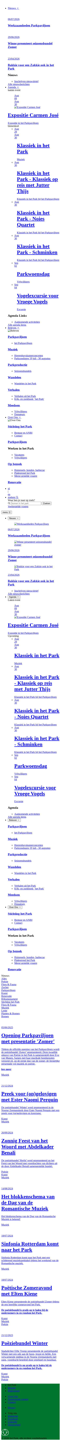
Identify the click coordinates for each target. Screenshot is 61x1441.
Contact (18, 435)
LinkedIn (12, 1421)
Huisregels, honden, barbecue (29, 470)
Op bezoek (15, 464)
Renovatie (14, 482)
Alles (4, 978)
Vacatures (19, 454)
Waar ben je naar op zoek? (21, 500)
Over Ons (13, 417)
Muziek (13, 349)
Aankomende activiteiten (27, 322)
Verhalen (14, 390)
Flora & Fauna (8, 984)
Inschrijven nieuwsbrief (26, 81)
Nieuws (12, 8)
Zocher (5, 987)
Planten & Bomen (10, 1013)
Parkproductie (17, 364)
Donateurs (19, 414)
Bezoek (12, 1388)
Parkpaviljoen (17, 337)
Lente (4, 1010)
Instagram (13, 1416)
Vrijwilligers (20, 411)
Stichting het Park (20, 426)
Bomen (5, 1016)
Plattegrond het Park (24, 473)
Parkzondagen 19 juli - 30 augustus (32, 358)
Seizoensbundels (22, 371)
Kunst (4, 993)
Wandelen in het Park (25, 383)
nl (9, 488)
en (9, 494)
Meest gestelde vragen (25, 476)
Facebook (13, 1419)
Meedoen (14, 405)
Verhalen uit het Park (25, 396)
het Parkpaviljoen (23, 343)
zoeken (12, 497)
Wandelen (14, 377)
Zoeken (46, 503)
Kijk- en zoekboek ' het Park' (29, 399)
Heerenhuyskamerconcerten (28, 355)
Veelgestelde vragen (18, 506)
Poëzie (4, 981)
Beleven (12, 327)
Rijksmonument (9, 999)
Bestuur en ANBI (23, 432)
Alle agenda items (17, 324)
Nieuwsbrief (14, 1424)
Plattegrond (14, 1390)
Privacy (12, 1407)
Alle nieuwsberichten (19, 84)
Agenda (12, 87)
